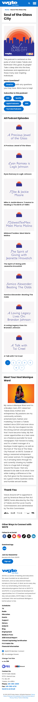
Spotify (18, 98)
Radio (4, 611)
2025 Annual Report (9, 638)
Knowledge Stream (12, 654)
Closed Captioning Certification (14, 641)
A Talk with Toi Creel (13, 356)
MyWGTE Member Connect (14, 651)
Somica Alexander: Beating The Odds (18, 296)
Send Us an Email (8, 689)
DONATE (5, 626)
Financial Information (10, 646)
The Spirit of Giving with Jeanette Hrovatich (15, 265)
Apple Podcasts (12, 103)
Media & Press (7, 635)
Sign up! (7, 561)
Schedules (6, 606)
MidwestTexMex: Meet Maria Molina (17, 234)
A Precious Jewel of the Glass (17, 145)
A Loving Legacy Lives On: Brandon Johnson (15, 326)
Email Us (9, 85)
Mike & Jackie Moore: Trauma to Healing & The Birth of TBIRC (19, 203)
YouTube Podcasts (13, 109)
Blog (3, 629)
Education (6, 614)
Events (4, 617)
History (5, 623)
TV (3, 609)
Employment (7, 632)
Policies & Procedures (14, 696)
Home (7, 10)
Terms (20, 698)
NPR (26, 103)
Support (5, 620)
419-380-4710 (11, 686)
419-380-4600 (13, 684)
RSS (7, 98)
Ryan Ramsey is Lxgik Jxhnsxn (18, 174)
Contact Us (6, 671)
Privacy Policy (14, 698)
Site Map (25, 698)
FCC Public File (7, 643)
